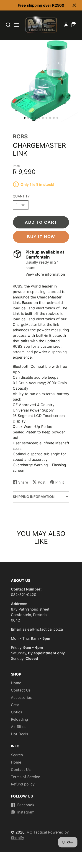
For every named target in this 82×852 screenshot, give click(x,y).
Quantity (21, 196)
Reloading (19, 719)
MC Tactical (37, 832)
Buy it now (41, 236)
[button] (25, 118)
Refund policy (23, 784)
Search (17, 755)
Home (16, 683)
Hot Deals (19, 734)
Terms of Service (25, 776)
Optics (16, 712)
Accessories (21, 697)
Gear (15, 704)
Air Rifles (18, 726)
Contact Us (21, 690)
